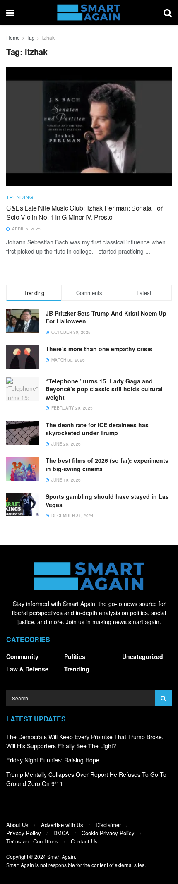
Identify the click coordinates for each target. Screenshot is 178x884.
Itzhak (48, 37)
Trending (20, 197)
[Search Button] (168, 12)
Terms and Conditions (32, 841)
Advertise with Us (62, 825)
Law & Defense (27, 669)
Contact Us (84, 841)
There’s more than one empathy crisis (99, 349)
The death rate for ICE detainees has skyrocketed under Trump (97, 429)
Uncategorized (142, 656)
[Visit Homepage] (88, 12)
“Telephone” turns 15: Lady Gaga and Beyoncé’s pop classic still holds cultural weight (104, 389)
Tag (30, 37)
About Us (17, 825)
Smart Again (61, 856)
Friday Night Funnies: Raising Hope (52, 760)
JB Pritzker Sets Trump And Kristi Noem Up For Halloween (106, 317)
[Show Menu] (10, 12)
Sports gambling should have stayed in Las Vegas (107, 500)
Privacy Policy (23, 833)
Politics (74, 656)
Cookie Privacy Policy (108, 833)
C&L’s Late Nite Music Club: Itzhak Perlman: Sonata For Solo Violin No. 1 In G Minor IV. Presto (84, 212)
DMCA (61, 833)
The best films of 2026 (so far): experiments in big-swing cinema (107, 464)
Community (22, 656)
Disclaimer (108, 825)
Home (13, 37)
